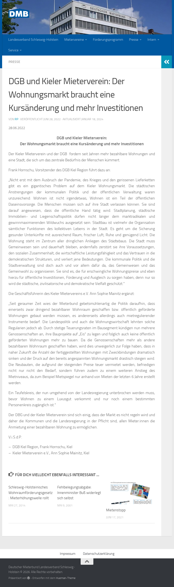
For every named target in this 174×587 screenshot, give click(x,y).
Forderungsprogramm (108, 40)
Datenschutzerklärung (98, 554)
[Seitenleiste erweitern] (166, 62)
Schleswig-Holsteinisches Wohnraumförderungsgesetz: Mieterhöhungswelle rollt (30, 492)
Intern (151, 40)
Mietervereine (74, 40)
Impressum (67, 554)
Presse (133, 40)
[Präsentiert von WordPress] (28, 578)
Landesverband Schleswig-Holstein (33, 40)
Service (13, 50)
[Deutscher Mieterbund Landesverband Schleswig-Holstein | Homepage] (18, 13)
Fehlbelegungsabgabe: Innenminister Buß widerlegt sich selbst (79, 492)
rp (16, 119)
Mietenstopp (116, 510)
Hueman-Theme (66, 578)
